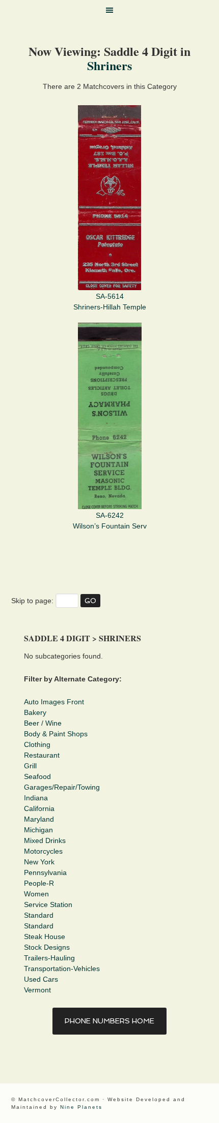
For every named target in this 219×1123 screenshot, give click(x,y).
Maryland (39, 819)
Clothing (37, 744)
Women (36, 894)
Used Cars (41, 979)
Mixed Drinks (45, 840)
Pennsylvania (45, 872)
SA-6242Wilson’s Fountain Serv (110, 520)
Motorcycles (43, 851)
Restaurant (42, 755)
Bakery (35, 712)
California (39, 808)
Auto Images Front (54, 702)
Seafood (37, 776)
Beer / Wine (43, 723)
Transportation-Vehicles (62, 968)
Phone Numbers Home (109, 1021)
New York (39, 862)
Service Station (48, 904)
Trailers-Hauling (49, 958)
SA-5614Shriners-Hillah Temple (109, 301)
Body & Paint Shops (56, 734)
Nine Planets (81, 1107)
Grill (30, 766)
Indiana (36, 798)
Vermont (37, 990)
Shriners (109, 65)
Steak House (44, 936)
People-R (39, 883)
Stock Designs (47, 947)
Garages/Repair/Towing (62, 787)
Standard (38, 915)
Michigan (38, 830)
